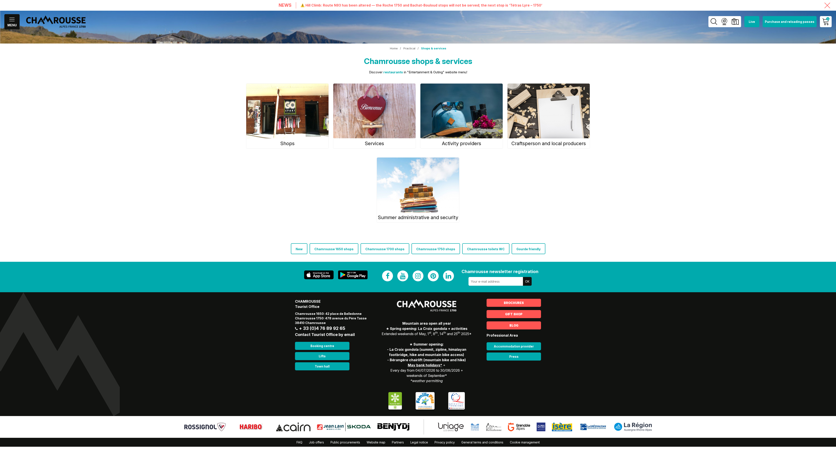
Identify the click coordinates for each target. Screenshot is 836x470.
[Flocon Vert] (395, 400)
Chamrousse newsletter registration (500, 271)
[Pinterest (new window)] (433, 275)
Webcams (724, 21)
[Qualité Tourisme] (456, 400)
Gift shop (513, 314)
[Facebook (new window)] (387, 275)
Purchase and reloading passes (789, 22)
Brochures (514, 303)
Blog (513, 325)
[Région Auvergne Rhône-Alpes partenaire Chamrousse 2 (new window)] (633, 426)
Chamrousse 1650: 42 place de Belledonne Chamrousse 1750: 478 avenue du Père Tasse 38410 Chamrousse (331, 318)
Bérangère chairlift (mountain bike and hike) (428, 360)
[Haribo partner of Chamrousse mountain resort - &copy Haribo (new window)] (251, 426)
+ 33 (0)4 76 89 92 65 (322, 328)
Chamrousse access (735, 22)
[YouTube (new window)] (402, 275)
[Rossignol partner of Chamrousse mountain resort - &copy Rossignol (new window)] (205, 426)
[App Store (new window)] (319, 274)
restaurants (393, 72)
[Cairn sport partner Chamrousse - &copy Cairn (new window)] (293, 426)
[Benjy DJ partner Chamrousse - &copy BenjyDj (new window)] (393, 426)
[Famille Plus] (425, 400)
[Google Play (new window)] (353, 274)
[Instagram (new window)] (418, 275)
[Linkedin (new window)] (448, 275)
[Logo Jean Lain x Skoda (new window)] (344, 426)
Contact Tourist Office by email (325, 334)
